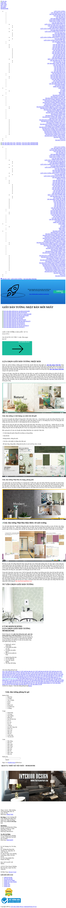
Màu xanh (10, 744)
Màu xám (9, 747)
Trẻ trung (9, 714)
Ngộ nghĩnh (10, 715)
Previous (12, 762)
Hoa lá (9, 724)
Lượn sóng (10, 735)
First (9, 762)
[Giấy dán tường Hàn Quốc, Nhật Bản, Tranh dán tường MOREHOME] (4, 8)
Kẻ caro (9, 722)
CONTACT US (59, 291)
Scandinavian (10, 706)
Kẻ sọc (9, 720)
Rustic (9, 701)
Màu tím (9, 742)
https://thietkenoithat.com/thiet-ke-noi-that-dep (39, 294)
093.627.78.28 (12, 872)
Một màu (9, 732)
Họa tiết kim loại (11, 719)
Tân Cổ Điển (10, 700)
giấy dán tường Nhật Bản (57, 369)
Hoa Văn (9, 730)
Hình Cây (9, 728)
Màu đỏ (9, 750)
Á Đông (9, 708)
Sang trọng (10, 712)
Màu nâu (9, 754)
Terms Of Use (33, 906)
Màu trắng (10, 746)
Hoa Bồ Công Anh (12, 727)
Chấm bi (9, 725)
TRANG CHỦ (6, 279)
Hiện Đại (9, 697)
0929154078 (10, 840)
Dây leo (9, 733)
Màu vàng (10, 752)
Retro (8, 703)
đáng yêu (9, 717)
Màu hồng (10, 741)
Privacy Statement (24, 906)
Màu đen (9, 749)
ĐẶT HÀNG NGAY (24, 342)
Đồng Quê (10, 705)
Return (30, 685)
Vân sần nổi (10, 736)
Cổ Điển (9, 698)
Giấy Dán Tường (15, 906)
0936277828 (10, 814)
